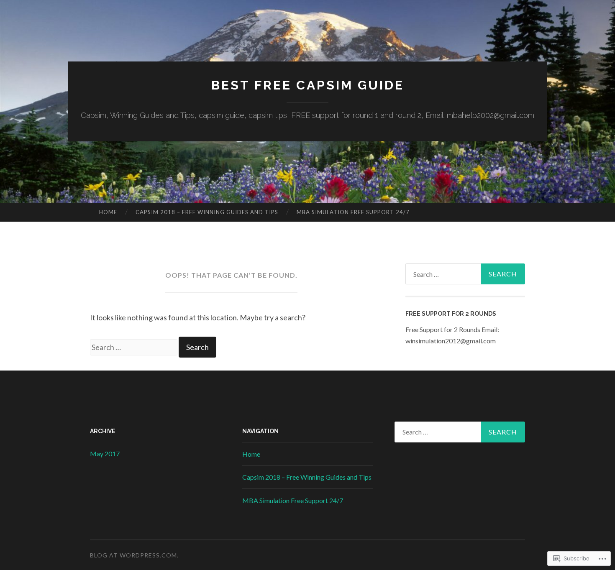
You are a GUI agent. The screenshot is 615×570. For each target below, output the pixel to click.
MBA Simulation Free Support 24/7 (353, 212)
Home (108, 212)
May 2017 (105, 454)
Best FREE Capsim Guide (307, 85)
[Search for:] (134, 347)
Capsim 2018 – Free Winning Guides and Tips (207, 212)
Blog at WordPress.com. (134, 555)
